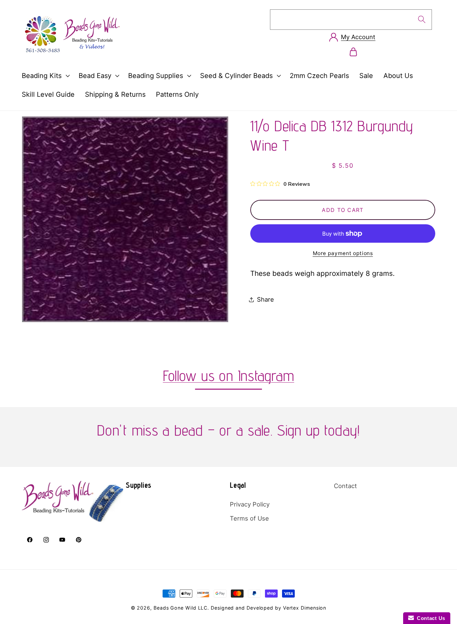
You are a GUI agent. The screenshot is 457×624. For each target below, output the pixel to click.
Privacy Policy (250, 504)
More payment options (343, 253)
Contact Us (429, 618)
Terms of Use (249, 518)
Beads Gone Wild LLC (180, 608)
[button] (44, 75)
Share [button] (265, 299)
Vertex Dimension (305, 608)
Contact (345, 485)
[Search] (421, 19)
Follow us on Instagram (228, 375)
